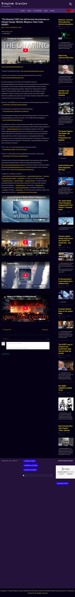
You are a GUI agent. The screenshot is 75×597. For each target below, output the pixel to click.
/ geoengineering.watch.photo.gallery (27, 192)
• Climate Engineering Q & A (14, 129)
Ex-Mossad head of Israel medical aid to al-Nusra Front (65, 281)
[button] (70, 4)
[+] (28, 348)
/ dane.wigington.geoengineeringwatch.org (13, 176)
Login (48, 338)
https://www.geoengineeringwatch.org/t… (13, 77)
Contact (52, 10)
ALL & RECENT (38, 10)
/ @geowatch (19, 190)
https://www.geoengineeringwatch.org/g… (22, 169)
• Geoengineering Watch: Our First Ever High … (14, 149)
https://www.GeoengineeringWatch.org (12, 66)
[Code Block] (22, 348)
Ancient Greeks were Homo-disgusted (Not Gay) (65, 167)
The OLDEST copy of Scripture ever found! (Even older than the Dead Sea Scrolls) (65, 348)
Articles (23, 10)
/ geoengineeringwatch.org (34, 176)
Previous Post (6, 329)
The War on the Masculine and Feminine (63, 93)
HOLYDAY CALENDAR (30, 470)
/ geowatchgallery (18, 180)
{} (26, 348)
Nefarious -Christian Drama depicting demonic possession (65, 22)
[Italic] (10, 348)
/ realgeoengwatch (7, 180)
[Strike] (14, 348)
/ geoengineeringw (30, 180)
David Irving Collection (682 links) (65, 56)
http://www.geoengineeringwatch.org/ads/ (13, 165)
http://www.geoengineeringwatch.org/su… (32, 71)
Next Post (45, 329)
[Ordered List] (16, 348)
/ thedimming (21, 178)
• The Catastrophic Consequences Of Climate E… (15, 111)
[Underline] (12, 348)
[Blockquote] (20, 348)
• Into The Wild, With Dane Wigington (12, 120)
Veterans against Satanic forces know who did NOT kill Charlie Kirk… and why (65, 240)
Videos (29, 10)
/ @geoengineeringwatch (22, 187)
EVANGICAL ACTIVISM (30, 465)
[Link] (24, 348)
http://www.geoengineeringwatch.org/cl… (12, 167)
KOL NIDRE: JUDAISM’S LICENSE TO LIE (65, 388)
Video (20, 27)
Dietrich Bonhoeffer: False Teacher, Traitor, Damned (65, 428)
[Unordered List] (18, 348)
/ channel (4, 190)
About (46, 10)
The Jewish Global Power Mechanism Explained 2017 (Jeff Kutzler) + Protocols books (65, 205)
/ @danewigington (20, 185)
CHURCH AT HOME (29, 461)
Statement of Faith (62, 483)
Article (60, 409)
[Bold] (8, 348)
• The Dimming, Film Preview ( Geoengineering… (15, 156)
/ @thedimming (39, 185)
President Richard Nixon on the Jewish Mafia (65, 311)
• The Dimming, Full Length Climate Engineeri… (14, 104)
